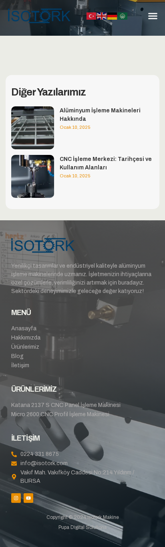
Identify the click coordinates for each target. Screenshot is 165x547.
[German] (112, 16)
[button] (152, 16)
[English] (102, 16)
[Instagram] (16, 498)
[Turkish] (92, 16)
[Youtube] (28, 498)
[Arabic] (123, 16)
